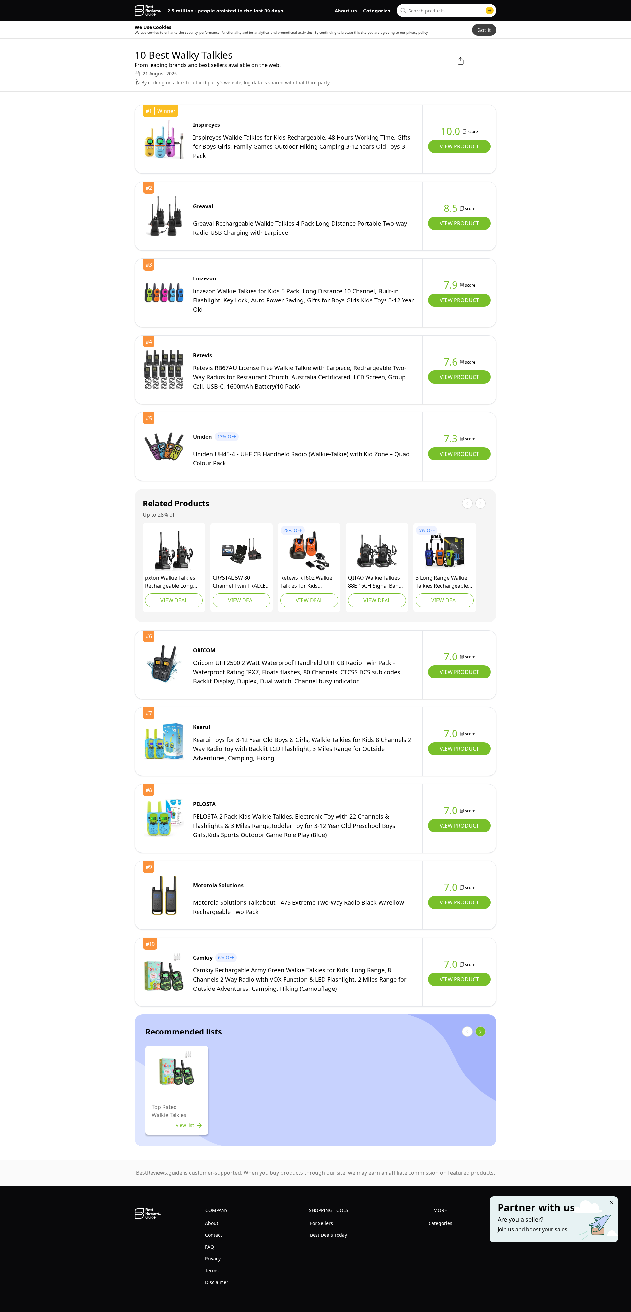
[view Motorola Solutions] (164, 895)
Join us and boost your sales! (533, 1229)
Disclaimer (216, 1282)
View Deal (173, 600)
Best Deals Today (328, 1235)
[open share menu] (461, 61)
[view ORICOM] (164, 664)
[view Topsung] (445, 551)
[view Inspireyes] (164, 139)
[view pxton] (174, 551)
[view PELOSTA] (164, 818)
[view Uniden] (164, 446)
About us (346, 10)
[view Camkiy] (164, 972)
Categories (376, 10)
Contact (213, 1235)
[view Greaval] (164, 216)
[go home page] (148, 10)
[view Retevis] (164, 369)
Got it (484, 29)
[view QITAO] (377, 551)
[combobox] (446, 10)
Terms (212, 1270)
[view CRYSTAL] (242, 551)
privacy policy (417, 32)
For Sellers (321, 1223)
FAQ (209, 1247)
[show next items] (480, 1031)
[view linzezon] (164, 293)
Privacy (213, 1259)
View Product (459, 146)
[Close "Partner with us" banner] (611, 1202)
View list (185, 1125)
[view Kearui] (164, 741)
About (211, 1223)
